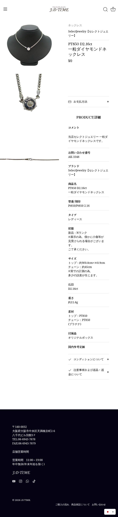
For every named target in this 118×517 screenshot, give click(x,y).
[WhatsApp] (27, 481)
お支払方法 (80, 101)
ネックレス (75, 25)
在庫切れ (88, 74)
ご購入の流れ (62, 504)
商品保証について (80, 504)
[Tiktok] (34, 481)
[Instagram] (20, 481)
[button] (110, 512)
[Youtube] (13, 481)
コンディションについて (88, 359)
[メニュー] (5, 9)
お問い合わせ (99, 504)
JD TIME (25, 500)
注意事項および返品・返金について (86, 372)
